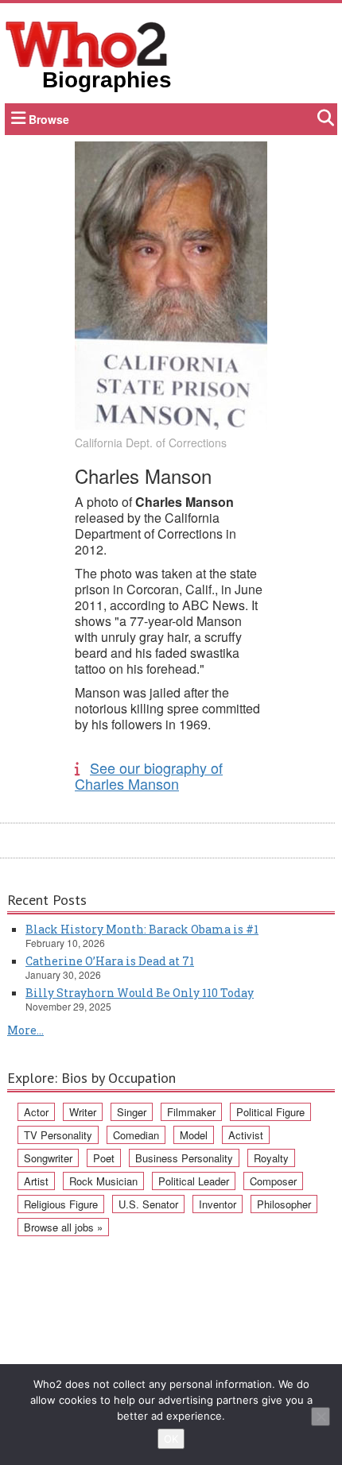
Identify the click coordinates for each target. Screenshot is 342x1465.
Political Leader (193, 1181)
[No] (320, 1416)
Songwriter (48, 1157)
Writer (82, 1111)
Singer (131, 1111)
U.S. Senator (148, 1204)
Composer (273, 1181)
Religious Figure (61, 1204)
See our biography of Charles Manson (149, 775)
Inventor (217, 1204)
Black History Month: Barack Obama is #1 (141, 929)
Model (194, 1134)
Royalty (271, 1157)
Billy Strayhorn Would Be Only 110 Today (139, 992)
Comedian (136, 1134)
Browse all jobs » (63, 1227)
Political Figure (270, 1111)
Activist (245, 1134)
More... (25, 1030)
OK (171, 1438)
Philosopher (284, 1204)
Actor (36, 1111)
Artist (36, 1181)
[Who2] (87, 43)
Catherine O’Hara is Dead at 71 (109, 960)
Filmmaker (191, 1111)
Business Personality (184, 1157)
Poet (104, 1157)
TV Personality (58, 1134)
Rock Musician (103, 1181)
